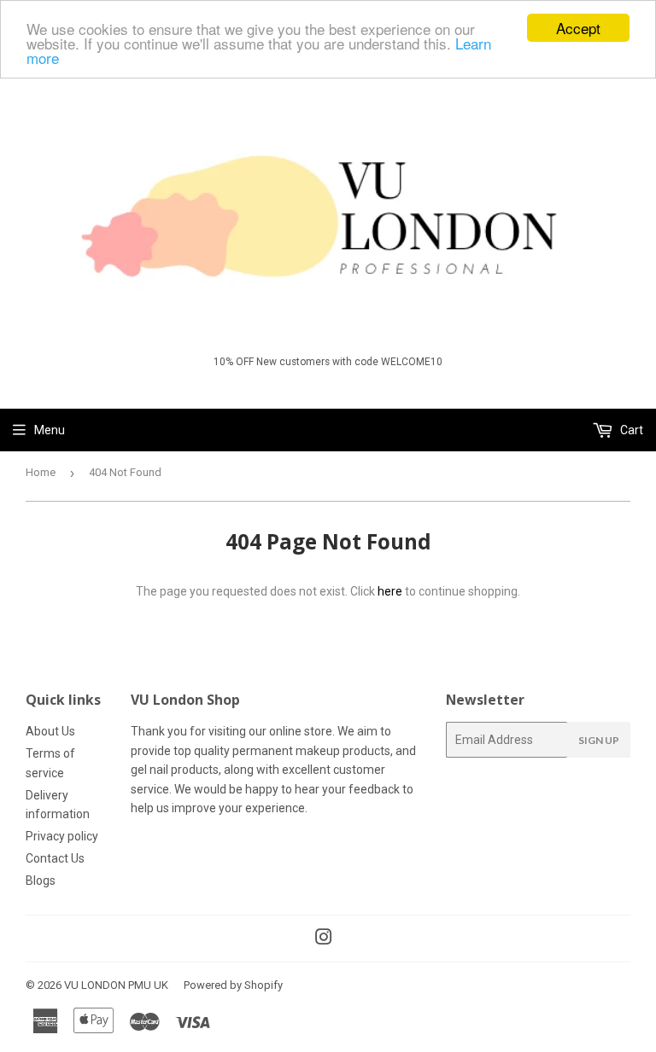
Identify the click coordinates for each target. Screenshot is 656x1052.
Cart (630, 430)
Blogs (41, 880)
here (390, 591)
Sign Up (598, 740)
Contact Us (55, 858)
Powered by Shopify (233, 985)
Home (41, 472)
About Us (50, 731)
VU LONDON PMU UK (116, 985)
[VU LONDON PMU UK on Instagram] (323, 939)
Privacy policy (62, 836)
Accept (578, 27)
